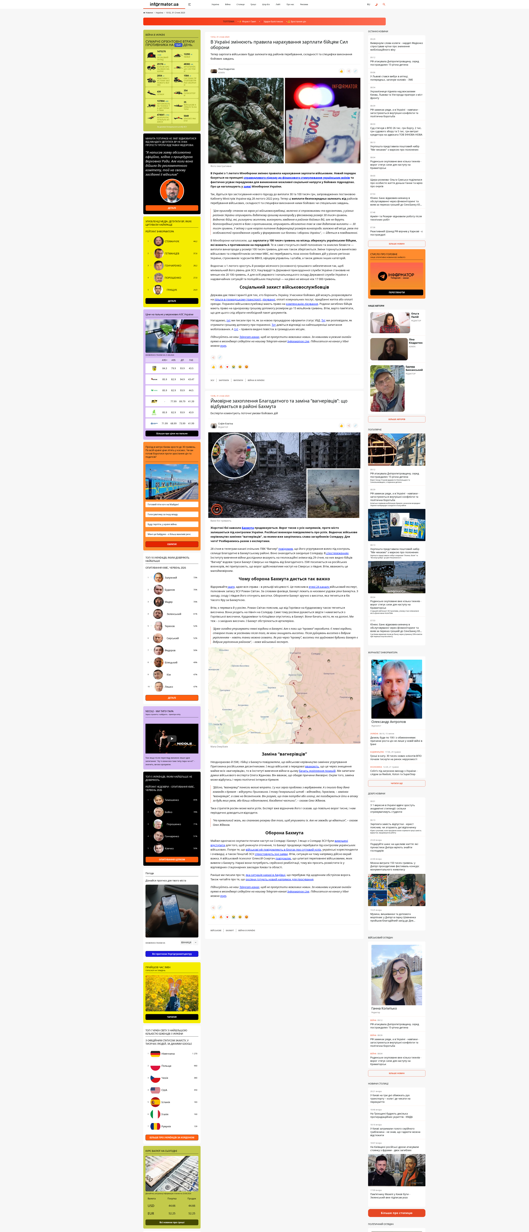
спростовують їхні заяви (271, 854)
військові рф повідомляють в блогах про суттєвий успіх (283, 849)
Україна (215, 4)
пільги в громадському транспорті (237, 299)
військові (215, 930)
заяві (247, 186)
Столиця (241, 4)
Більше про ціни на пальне (171, 433)
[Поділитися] (349, 71)
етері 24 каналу (319, 587)
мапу (231, 587)
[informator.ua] (164, 4)
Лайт (278, 4)
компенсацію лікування (302, 304)
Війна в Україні (256, 380)
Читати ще (397, 783)
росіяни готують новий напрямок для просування (279, 879)
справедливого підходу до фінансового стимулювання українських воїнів (297, 177)
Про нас (290, 4)
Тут (323, 320)
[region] (171, 950)
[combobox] (189, 942)
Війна (227, 4)
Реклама (304, 4)
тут (228, 320)
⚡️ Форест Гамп (247, 21)
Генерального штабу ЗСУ (176, 127)
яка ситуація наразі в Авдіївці (265, 875)
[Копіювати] (355, 71)
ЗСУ (212, 380)
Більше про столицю (396, 1213)
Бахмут (230, 930)
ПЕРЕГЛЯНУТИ (397, 292)
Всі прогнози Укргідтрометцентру (172, 953)
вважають (312, 766)
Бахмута (248, 528)
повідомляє (283, 858)
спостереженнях (337, 553)
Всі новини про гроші (172, 1222)
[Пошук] (384, 4)
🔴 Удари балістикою (271, 21)
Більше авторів (396, 419)
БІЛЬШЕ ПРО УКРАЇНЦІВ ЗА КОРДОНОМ (172, 1137)
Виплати (238, 380)
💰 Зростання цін (296, 21)
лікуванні (268, 299)
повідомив (285, 549)
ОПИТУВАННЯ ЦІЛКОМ (172, 859)
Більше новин (397, 243)
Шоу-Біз (266, 4)
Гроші (253, 4)
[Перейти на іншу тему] (376, 4)
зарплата (224, 380)
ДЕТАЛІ (172, 208)
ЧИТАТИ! (172, 1016)
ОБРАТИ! (172, 544)
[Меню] (189, 4)
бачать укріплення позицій (317, 771)
